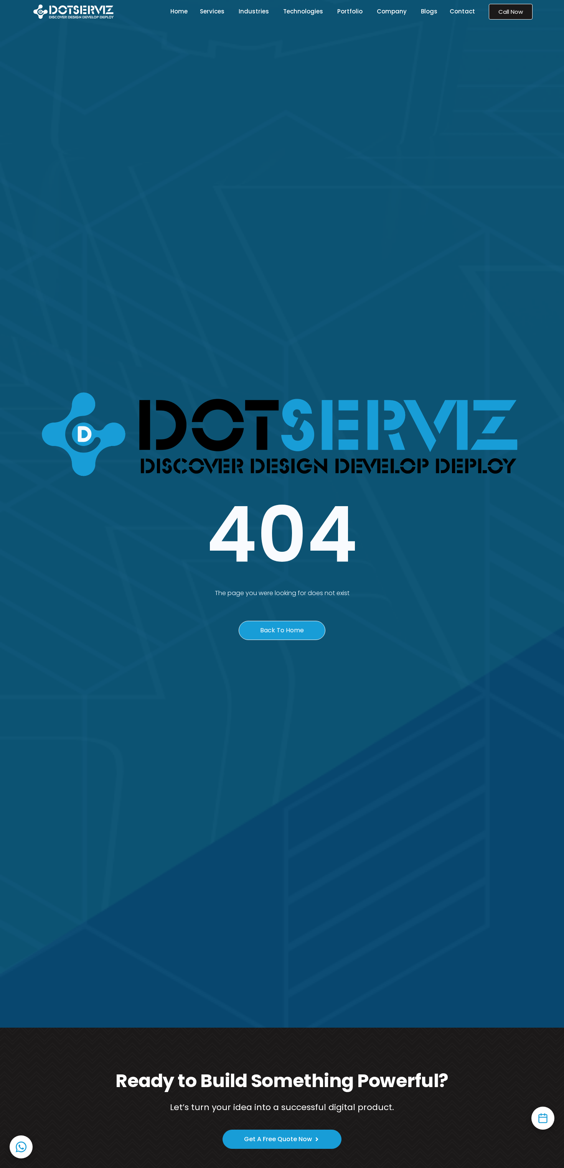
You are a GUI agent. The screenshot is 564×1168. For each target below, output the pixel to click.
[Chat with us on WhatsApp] (21, 1146)
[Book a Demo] (542, 1118)
